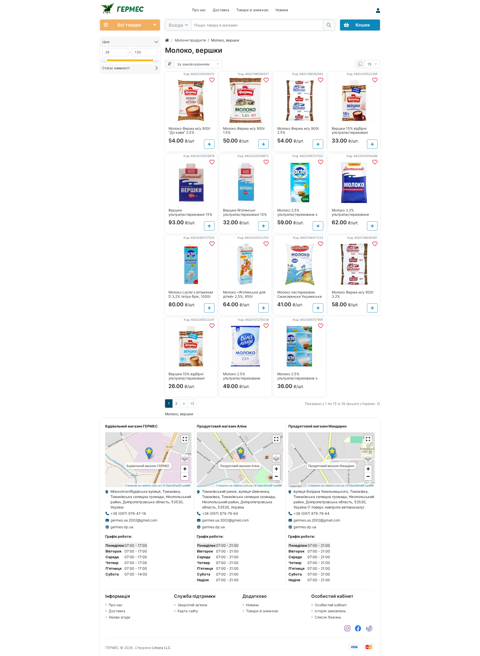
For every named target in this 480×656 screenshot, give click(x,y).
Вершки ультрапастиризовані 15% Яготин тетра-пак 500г (190, 214)
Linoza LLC (161, 648)
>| (192, 403)
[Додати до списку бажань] (211, 80)
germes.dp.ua (121, 527)
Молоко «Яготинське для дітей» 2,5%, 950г (244, 294)
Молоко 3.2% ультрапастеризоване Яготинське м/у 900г (350, 214)
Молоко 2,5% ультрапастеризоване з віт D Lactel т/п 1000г (297, 214)
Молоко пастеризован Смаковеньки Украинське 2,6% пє (299, 296)
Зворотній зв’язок (193, 605)
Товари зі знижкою (252, 10)
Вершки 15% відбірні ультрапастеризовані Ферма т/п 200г (350, 132)
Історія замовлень (330, 611)
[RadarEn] (369, 628)
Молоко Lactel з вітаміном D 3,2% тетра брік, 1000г (190, 294)
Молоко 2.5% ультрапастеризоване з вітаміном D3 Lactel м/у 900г (297, 380)
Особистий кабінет (331, 605)
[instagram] (347, 628)
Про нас (199, 10)
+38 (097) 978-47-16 (128, 513)
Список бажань (328, 617)
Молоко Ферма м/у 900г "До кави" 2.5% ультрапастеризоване (189, 132)
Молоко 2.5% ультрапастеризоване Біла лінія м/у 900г (241, 378)
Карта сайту (188, 611)
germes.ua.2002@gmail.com (133, 520)
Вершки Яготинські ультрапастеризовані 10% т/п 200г (245, 214)
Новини (282, 10)
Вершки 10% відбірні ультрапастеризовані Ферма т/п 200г (186, 378)
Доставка (221, 10)
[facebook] (358, 628)
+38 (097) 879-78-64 (220, 513)
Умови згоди (119, 617)
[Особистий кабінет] (378, 10)
